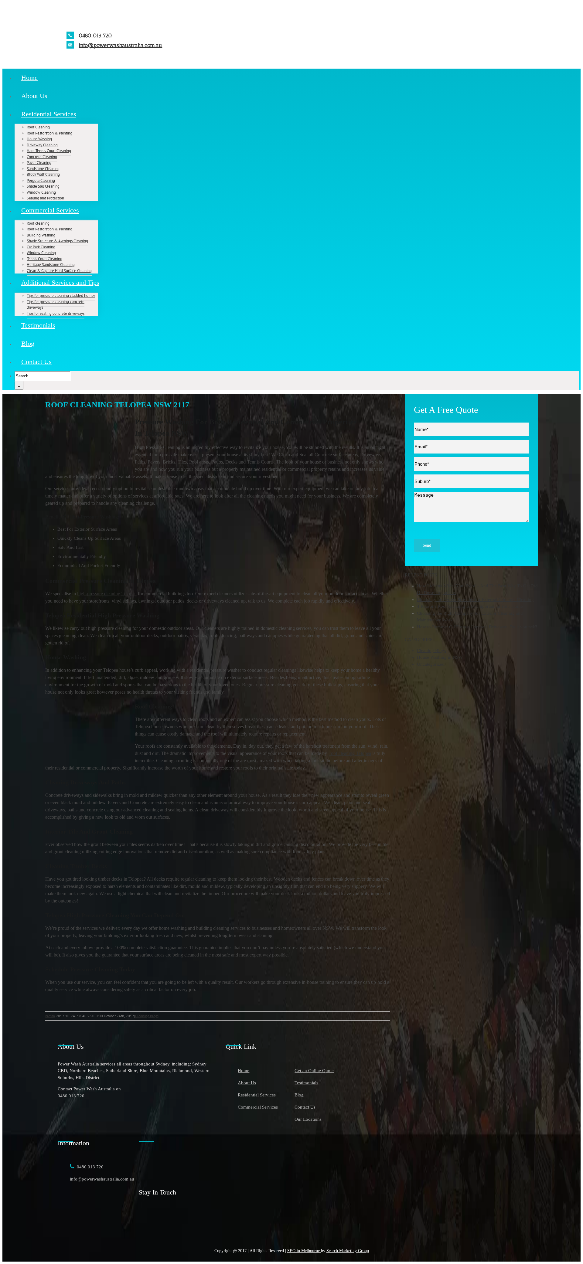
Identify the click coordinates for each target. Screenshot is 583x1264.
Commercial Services (258, 1107)
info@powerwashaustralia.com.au (120, 45)
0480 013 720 (95, 35)
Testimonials (306, 1082)
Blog (299, 1094)
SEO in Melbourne (304, 1251)
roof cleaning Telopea (350, 753)
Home (243, 1070)
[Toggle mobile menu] (55, 57)
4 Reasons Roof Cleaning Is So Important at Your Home (470, 606)
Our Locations (308, 1119)
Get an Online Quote (314, 1070)
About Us (247, 1082)
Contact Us (305, 1107)
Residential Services (257, 1094)
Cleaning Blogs (147, 1016)
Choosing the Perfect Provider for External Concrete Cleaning (475, 599)
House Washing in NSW (440, 657)
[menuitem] (298, 78)
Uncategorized (431, 664)
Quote (467, 410)
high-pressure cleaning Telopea (107, 593)
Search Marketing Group (347, 1251)
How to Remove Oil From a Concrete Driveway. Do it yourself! (477, 626)
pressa (50, 1016)
